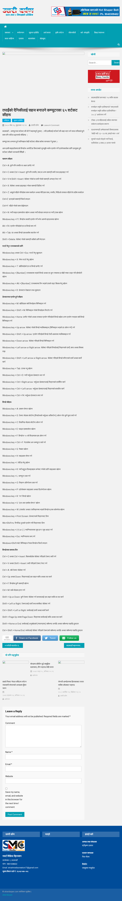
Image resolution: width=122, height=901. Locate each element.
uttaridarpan (7, 895)
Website (9, 776)
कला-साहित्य (9, 38)
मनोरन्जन (20, 32)
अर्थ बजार (47, 32)
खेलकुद (42, 38)
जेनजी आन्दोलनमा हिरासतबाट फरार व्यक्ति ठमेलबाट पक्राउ (71, 683)
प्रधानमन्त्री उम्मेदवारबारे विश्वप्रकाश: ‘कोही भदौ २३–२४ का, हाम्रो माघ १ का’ (105, 131)
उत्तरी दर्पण (35, 125)
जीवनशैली (72, 32)
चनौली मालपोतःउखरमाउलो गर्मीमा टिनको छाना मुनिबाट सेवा (14, 645)
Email (8, 764)
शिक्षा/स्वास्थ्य (99, 32)
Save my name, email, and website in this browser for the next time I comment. (14, 799)
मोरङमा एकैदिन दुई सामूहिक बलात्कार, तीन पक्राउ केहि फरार (42, 665)
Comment (10, 723)
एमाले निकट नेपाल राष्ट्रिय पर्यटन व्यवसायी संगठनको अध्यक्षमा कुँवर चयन (14, 684)
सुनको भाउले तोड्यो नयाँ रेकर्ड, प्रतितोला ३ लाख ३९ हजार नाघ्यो (103, 141)
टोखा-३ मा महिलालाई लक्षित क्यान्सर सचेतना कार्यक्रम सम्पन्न (104, 122)
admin (7, 699)
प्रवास (21, 38)
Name (8, 752)
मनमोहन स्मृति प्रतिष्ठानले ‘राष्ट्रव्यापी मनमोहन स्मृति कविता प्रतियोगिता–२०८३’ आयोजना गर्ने (104, 111)
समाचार (7, 32)
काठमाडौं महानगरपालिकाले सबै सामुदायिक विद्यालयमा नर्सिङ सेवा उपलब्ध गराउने (75, 645)
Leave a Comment (51, 125)
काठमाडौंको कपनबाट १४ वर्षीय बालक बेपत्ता (104, 99)
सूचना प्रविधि (34, 32)
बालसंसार (31, 38)
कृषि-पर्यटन (59, 32)
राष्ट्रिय (6, 120)
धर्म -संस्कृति (84, 32)
